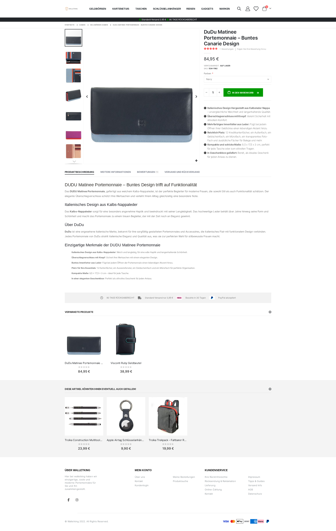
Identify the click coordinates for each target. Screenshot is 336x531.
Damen (82, 25)
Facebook (68, 499)
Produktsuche (180, 481)
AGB (250, 489)
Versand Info (255, 485)
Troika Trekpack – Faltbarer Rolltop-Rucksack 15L (168, 440)
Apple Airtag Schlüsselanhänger (126, 440)
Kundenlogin (142, 485)
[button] (196, 161)
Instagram (77, 499)
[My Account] (248, 8)
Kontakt (139, 481)
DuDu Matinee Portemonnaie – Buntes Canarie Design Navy (84, 363)
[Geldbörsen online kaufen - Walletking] (71, 9)
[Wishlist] (255, 8)
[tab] (79, 172)
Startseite (70, 25)
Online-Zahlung (213, 489)
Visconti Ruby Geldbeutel (126, 363)
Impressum (254, 477)
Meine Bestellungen (184, 477)
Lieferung (210, 485)
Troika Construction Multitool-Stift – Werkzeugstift (84, 440)
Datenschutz (255, 493)
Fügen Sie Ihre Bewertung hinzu (251, 49)
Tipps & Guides (256, 481)
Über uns (140, 477)
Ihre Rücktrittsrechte (216, 477)
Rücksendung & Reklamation (220, 481)
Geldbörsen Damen (99, 25)
